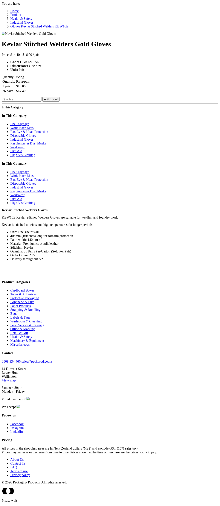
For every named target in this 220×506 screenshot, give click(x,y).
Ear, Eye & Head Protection (29, 132)
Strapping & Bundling (25, 310)
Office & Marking (22, 329)
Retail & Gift (19, 333)
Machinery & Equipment (27, 340)
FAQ (13, 467)
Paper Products (20, 306)
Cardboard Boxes (22, 290)
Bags (13, 313)
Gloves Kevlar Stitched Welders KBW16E (39, 26)
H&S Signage (19, 124)
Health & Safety (21, 18)
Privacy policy (20, 475)
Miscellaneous (20, 344)
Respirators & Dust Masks (28, 143)
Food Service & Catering (27, 325)
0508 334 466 (11, 361)
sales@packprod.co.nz (36, 361)
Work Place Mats (22, 128)
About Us (17, 459)
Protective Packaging (24, 298)
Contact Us (18, 463)
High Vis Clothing (22, 155)
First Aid (16, 151)
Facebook (17, 424)
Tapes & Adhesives (23, 294)
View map (9, 380)
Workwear (17, 147)
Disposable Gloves (23, 135)
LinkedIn (16, 431)
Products (16, 15)
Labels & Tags (20, 317)
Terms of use (19, 471)
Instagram (17, 428)
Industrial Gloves (22, 22)
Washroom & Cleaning (25, 321)
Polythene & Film (22, 302)
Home (14, 11)
